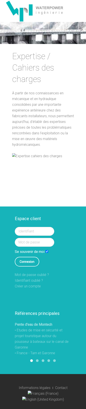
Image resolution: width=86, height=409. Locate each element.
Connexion (27, 261)
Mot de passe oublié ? (32, 275)
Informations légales (34, 388)
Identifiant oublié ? (29, 280)
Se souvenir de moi (30, 252)
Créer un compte (28, 286)
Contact (61, 388)
